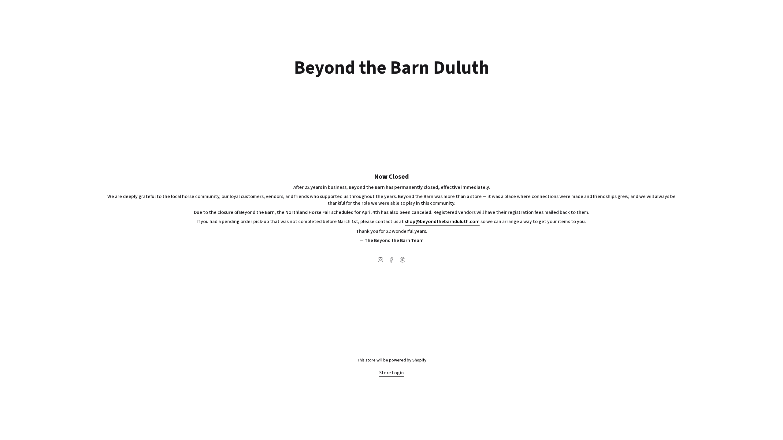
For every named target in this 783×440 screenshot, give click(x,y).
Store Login (391, 372)
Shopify (419, 360)
